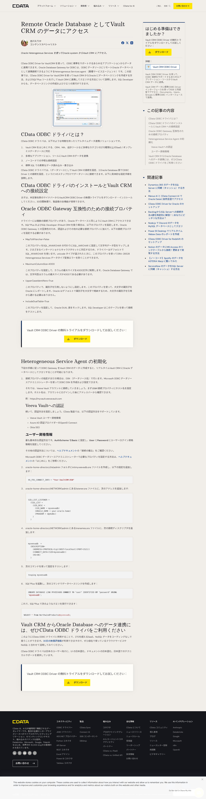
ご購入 (158, 6)
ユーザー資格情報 (160, 151)
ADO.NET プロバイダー (66, 736)
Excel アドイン (63, 754)
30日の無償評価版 (52, 640)
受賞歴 (129, 741)
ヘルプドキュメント (67, 450)
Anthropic (177, 727)
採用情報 (130, 754)
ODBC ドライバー (64, 727)
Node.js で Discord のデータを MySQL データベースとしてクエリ (165, 225)
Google (176, 736)
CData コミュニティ (159, 727)
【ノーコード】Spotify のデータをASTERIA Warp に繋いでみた (165, 260)
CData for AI (128, 6)
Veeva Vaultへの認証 (161, 147)
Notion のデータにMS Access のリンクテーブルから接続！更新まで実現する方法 (166, 250)
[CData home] (23, 6)
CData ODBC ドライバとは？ (163, 118)
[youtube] (25, 753)
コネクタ (107, 727)
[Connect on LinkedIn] (131, 42)
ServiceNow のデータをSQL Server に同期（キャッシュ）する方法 (165, 268)
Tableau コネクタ (64, 763)
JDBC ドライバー (64, 732)
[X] (20, 753)
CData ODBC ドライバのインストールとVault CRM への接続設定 (165, 125)
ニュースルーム (133, 736)
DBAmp (83, 741)
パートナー (108, 746)
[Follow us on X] (127, 42)
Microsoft (177, 741)
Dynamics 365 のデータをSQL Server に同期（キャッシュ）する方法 (166, 188)
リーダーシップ (133, 745)
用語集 (153, 749)
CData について (133, 727)
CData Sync (85, 727)
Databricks (178, 732)
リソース (153, 741)
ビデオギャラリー (157, 754)
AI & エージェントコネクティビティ (113, 740)
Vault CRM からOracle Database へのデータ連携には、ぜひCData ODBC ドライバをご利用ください (165, 159)
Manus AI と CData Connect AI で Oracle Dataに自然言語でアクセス (165, 198)
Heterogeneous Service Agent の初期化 (166, 141)
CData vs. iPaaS (110, 751)
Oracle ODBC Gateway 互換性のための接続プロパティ (166, 133)
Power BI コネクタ (64, 758)
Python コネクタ (63, 741)
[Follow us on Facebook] (122, 42)
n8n (174, 745)
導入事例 (154, 732)
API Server (61, 745)
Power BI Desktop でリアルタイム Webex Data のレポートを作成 (165, 233)
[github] (30, 753)
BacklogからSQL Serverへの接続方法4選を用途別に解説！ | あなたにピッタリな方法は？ (166, 215)
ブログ (153, 736)
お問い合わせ (181, 6)
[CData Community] (35, 753)
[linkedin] (15, 753)
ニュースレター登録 (158, 745)
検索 (165, 6)
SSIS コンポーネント (89, 736)
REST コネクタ (62, 749)
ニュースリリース (134, 732)
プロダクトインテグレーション (113, 733)
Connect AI (85, 732)
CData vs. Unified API (112, 755)
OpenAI (176, 749)
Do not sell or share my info (180, 790)
